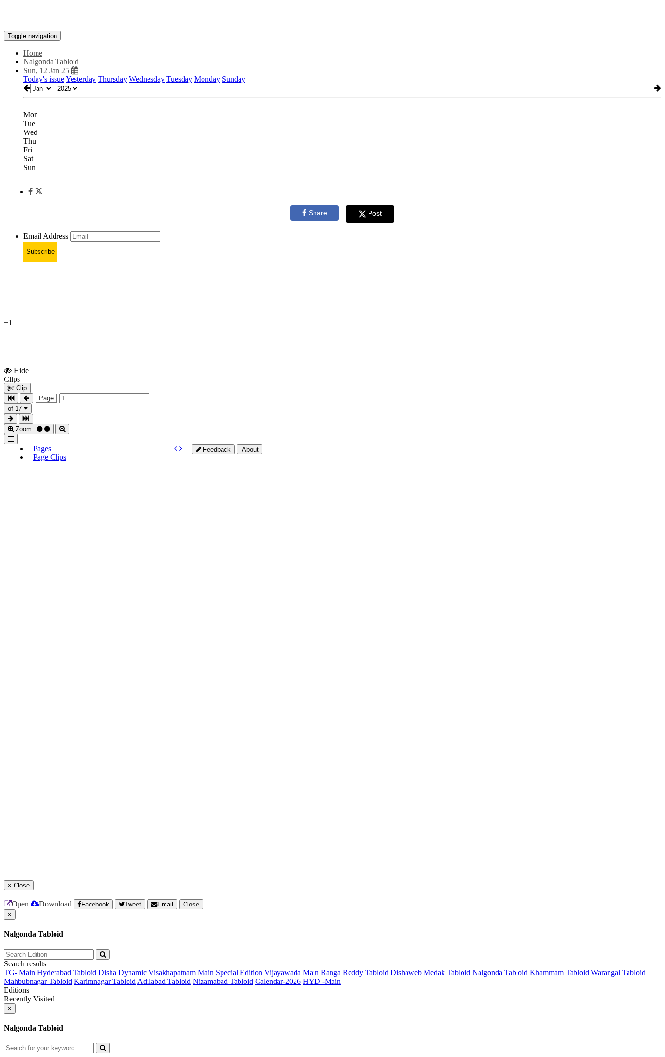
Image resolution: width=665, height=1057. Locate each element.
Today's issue (43, 79)
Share (318, 213)
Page (46, 398)
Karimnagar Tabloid (105, 981)
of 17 (16, 408)
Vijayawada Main (291, 972)
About (249, 449)
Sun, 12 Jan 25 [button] (47, 70)
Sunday (233, 79)
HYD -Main (322, 981)
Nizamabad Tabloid (223, 981)
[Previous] (176, 448)
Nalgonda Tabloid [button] (51, 61)
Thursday (112, 79)
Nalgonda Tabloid (500, 972)
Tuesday (179, 79)
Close (191, 904)
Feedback (216, 449)
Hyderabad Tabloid (66, 972)
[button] (35, 192)
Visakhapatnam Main (181, 972)
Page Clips (49, 457)
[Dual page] (11, 439)
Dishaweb (406, 972)
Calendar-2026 (278, 981)
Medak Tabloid (447, 972)
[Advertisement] (265, 600)
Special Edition (239, 972)
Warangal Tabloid (618, 972)
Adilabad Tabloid (164, 981)
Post (375, 213)
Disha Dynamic (122, 972)
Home (32, 53)
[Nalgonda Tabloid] (332, 16)
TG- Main (19, 972)
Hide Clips (16, 374)
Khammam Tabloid (559, 972)
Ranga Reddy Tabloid (354, 972)
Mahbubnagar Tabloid (38, 981)
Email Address (45, 236)
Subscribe (40, 251)
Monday (207, 79)
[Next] (180, 448)
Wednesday (147, 79)
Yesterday (81, 79)
